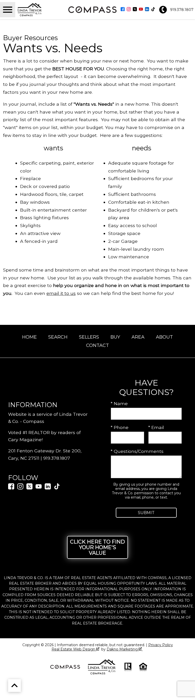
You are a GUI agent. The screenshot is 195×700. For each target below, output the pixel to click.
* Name (119, 403)
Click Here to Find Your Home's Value (97, 547)
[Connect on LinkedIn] (147, 9)
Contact (97, 345)
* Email (156, 427)
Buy (115, 337)
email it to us (61, 293)
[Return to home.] (41, 10)
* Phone (119, 427)
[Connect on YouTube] (141, 9)
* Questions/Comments (137, 451)
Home (29, 337)
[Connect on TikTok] (153, 9)
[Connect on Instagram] (129, 9)
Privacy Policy (160, 645)
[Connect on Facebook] (123, 9)
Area (138, 337)
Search (58, 337)
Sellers (89, 337)
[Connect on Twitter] (135, 9)
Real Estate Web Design (74, 649)
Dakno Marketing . (124, 649)
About (164, 337)
